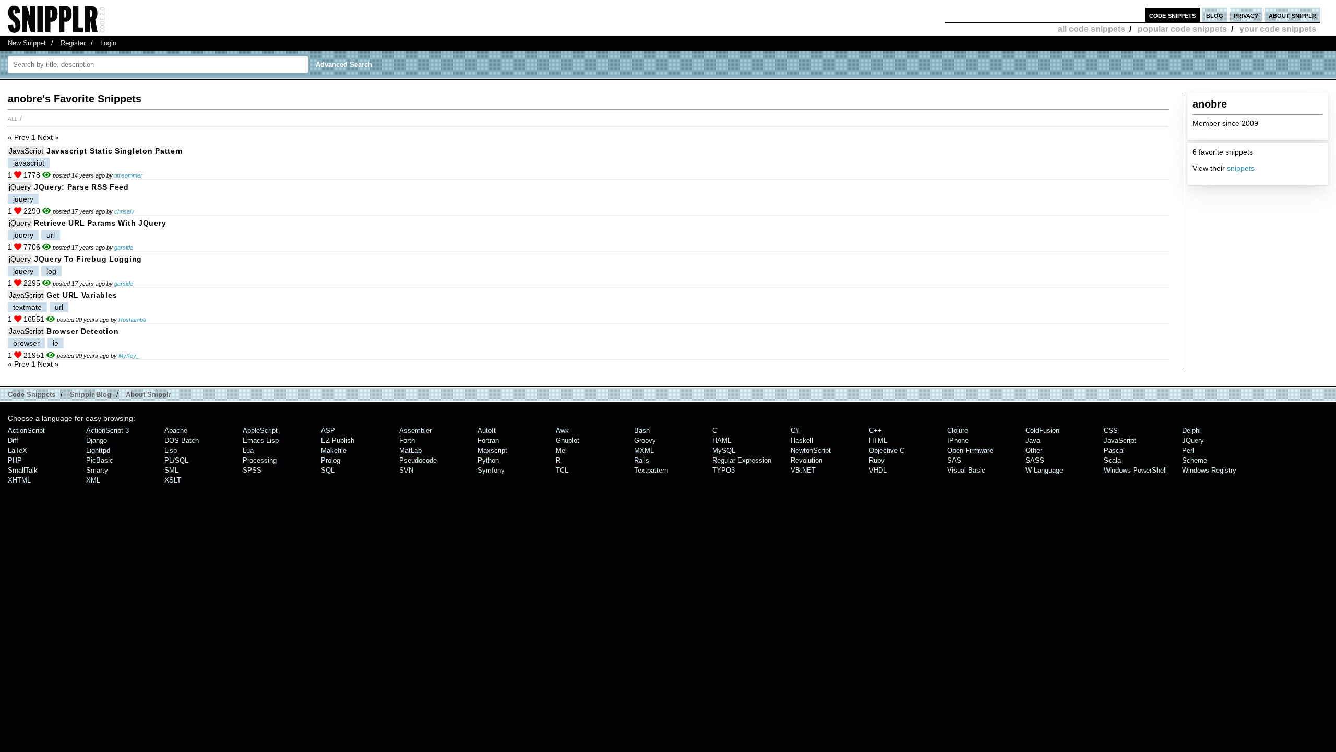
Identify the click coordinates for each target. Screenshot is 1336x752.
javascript (28, 163)
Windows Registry (1209, 470)
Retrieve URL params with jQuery (100, 223)
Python (488, 460)
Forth (407, 440)
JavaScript (26, 151)
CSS (1111, 430)
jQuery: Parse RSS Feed (81, 187)
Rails (641, 460)
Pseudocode (418, 460)
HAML (721, 440)
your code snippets (1277, 29)
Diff (13, 440)
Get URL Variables (81, 295)
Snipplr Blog (90, 394)
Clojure (957, 430)
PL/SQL (176, 460)
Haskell (802, 440)
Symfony (491, 470)
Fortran (488, 440)
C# (795, 430)
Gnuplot (567, 440)
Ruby (877, 460)
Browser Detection (82, 331)
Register (73, 43)
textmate (27, 307)
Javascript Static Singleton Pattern (114, 151)
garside (123, 247)
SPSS (252, 470)
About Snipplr (148, 394)
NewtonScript (811, 450)
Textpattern (651, 470)
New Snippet (27, 43)
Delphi (1191, 430)
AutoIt (487, 430)
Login (108, 43)
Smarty (97, 470)
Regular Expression (741, 460)
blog (1214, 14)
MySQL (723, 450)
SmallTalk (23, 470)
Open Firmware (970, 450)
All (13, 118)
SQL (328, 470)
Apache (175, 430)
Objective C (886, 450)
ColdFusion (1042, 430)
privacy (1246, 14)
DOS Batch (181, 440)
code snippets (1172, 14)
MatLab (410, 450)
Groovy (645, 440)
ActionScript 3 (107, 430)
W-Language (1044, 470)
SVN (406, 470)
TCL (562, 470)
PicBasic (99, 460)
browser (26, 343)
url (50, 235)
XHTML (19, 480)
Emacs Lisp (261, 440)
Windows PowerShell (1135, 470)
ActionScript (26, 430)
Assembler (415, 430)
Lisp (170, 450)
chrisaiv (124, 211)
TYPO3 (723, 470)
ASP (328, 430)
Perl (1188, 450)
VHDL (878, 470)
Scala (1112, 460)
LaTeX (17, 450)
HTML (878, 440)
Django (96, 440)
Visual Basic (966, 470)
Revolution (806, 460)
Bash (642, 430)
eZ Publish (337, 440)
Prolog (330, 460)
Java (1032, 440)
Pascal (1114, 450)
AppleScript (260, 430)
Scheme (1194, 460)
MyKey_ (128, 355)
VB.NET (803, 470)
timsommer (128, 175)
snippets (1241, 168)
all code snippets (1091, 29)
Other (1033, 450)
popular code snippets (1182, 29)
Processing (260, 460)
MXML (644, 450)
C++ (875, 430)
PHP (15, 460)
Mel (561, 450)
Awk (562, 430)
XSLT (172, 480)
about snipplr (1292, 14)
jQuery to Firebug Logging (88, 259)
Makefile (334, 450)
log (51, 271)
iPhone (958, 440)
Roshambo (132, 319)
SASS (1034, 460)
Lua (248, 450)
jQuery (20, 187)
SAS (954, 460)
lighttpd (98, 450)
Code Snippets (31, 394)
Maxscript (492, 450)
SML (171, 470)
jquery (23, 199)
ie (55, 343)
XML (93, 480)
